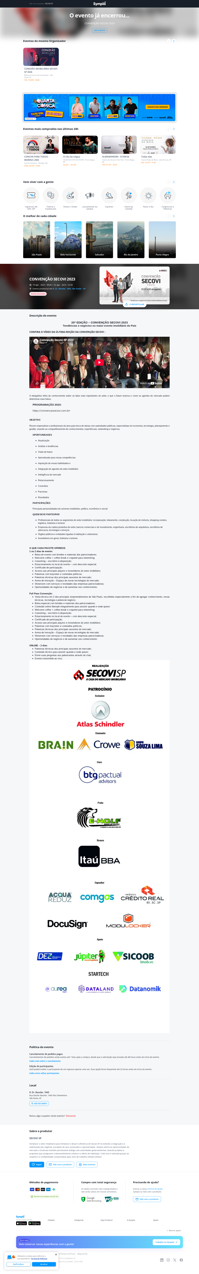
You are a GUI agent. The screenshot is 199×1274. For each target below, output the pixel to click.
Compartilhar (136, 304)
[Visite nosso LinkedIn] (161, 1260)
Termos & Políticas (39, 1258)
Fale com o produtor (62, 1164)
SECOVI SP (49, 4)
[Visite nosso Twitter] (174, 1260)
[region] (31, 1261)
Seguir (39, 1164)
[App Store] (21, 1223)
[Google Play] (34, 1223)
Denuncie (71, 1116)
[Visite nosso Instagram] (168, 1260)
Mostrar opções (175, 1230)
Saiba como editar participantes (44, 1073)
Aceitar (44, 1264)
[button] (11, 1257)
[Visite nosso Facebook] (181, 1260)
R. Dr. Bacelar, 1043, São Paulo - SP (69, 288)
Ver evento (99, 30)
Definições (18, 1264)
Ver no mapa (40, 1103)
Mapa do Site (82, 1254)
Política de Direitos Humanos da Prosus (60, 1254)
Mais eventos (89, 1164)
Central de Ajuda (155, 1189)
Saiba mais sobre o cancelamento (45, 1061)
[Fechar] (56, 1254)
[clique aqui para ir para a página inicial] (99, 3)
